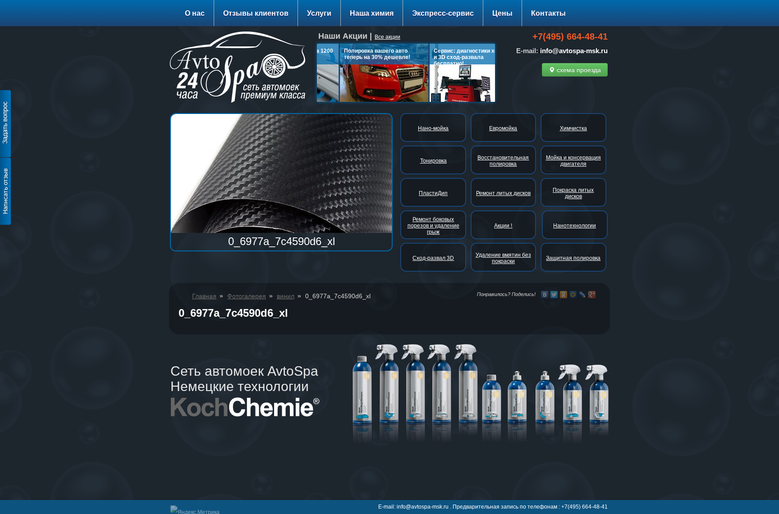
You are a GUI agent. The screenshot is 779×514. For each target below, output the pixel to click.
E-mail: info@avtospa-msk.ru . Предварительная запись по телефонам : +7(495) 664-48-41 (493, 507)
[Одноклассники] (563, 294)
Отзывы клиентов (256, 13)
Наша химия (372, 13)
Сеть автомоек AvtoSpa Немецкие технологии (244, 379)
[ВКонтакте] (545, 294)
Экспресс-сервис (443, 13)
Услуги (319, 13)
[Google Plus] (592, 294)
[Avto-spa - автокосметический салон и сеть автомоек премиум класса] (241, 69)
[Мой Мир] (573, 294)
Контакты (548, 13)
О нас (195, 13)
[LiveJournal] (582, 294)
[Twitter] (554, 294)
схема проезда (578, 69)
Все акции (387, 37)
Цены (502, 13)
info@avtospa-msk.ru (574, 51)
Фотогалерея (246, 296)
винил (285, 296)
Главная (204, 296)
